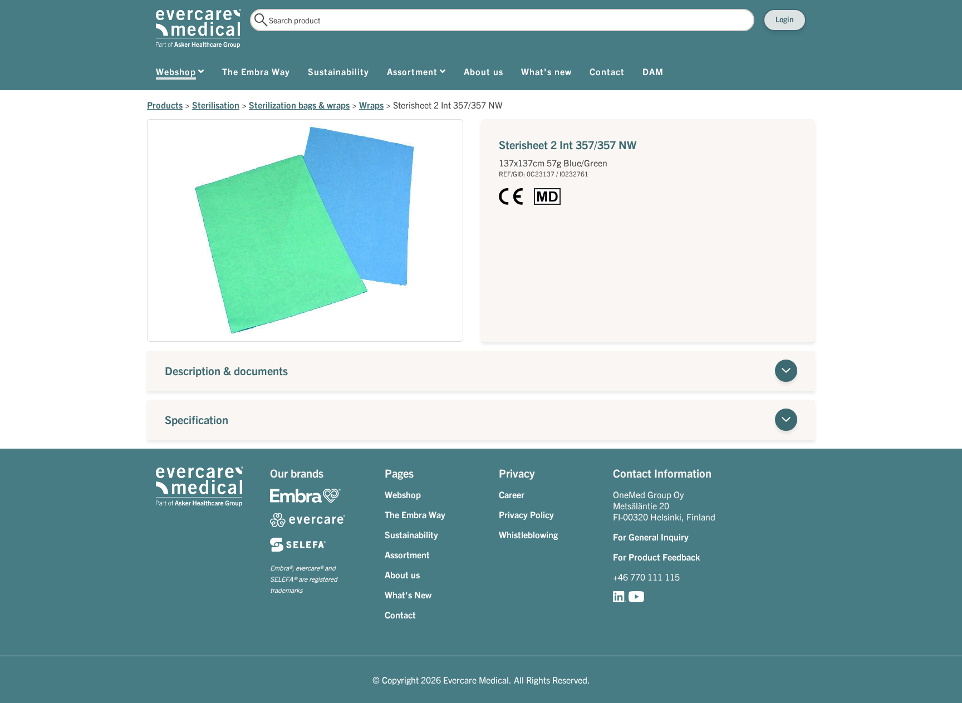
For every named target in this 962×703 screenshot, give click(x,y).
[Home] (198, 28)
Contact (400, 614)
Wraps (371, 104)
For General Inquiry (651, 536)
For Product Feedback (656, 556)
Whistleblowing (528, 534)
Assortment (407, 554)
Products (165, 104)
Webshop (403, 494)
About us (402, 574)
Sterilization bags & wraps (299, 104)
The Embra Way (415, 514)
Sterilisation (215, 104)
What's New (408, 594)
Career (511, 494)
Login (785, 19)
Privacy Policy (526, 514)
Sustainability (411, 534)
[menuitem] (180, 73)
